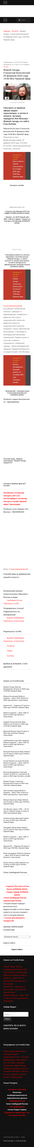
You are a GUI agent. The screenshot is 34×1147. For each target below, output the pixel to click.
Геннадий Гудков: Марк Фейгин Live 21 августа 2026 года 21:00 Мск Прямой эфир (16, 830)
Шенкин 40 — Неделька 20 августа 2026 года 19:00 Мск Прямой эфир (16, 847)
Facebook (10, 646)
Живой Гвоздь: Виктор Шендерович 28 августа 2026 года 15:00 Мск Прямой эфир (16, 689)
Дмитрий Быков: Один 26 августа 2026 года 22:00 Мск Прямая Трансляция (16, 733)
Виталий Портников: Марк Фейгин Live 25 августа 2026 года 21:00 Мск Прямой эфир (16, 754)
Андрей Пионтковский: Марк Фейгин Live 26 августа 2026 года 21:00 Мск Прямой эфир (15, 724)
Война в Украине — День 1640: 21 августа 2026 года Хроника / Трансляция (16, 839)
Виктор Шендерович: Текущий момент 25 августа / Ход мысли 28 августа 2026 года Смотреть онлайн (16, 774)
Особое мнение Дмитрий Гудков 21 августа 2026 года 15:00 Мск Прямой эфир (16, 820)
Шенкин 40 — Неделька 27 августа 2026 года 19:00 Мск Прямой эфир (16, 706)
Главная (6, 31)
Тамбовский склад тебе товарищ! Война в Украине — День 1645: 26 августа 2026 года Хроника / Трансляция (16, 743)
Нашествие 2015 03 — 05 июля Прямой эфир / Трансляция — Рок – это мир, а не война (16, 1060)
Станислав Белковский (12, 306)
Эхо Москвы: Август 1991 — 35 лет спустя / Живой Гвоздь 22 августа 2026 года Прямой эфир (16, 811)
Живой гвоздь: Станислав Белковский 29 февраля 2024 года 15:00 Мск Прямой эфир (17, 74)
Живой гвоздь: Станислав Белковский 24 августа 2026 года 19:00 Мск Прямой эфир (15, 783)
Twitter (9, 651)
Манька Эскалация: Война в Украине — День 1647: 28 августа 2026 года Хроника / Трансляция (15, 698)
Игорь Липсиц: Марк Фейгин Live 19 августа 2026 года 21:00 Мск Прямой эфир (16, 865)
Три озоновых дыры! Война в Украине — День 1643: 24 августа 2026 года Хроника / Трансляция (15, 793)
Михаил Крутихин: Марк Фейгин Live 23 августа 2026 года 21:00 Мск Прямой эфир (16, 802)
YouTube (10, 656)
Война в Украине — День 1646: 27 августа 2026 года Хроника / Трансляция (16, 715)
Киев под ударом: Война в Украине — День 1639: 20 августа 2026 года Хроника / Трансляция (16, 855)
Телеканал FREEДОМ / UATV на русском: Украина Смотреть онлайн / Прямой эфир (15, 1074)
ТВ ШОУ (15, 31)
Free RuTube (8, 1141)
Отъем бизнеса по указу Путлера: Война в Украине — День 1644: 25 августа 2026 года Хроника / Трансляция (16, 764)
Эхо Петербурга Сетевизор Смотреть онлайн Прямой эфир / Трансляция (15, 501)
